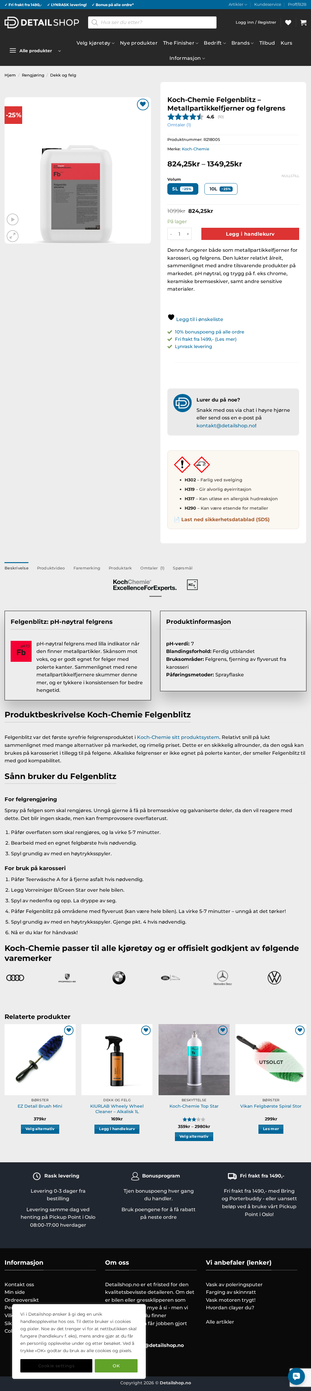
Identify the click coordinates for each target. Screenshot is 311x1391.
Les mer (271, 1129)
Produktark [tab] (120, 568)
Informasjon (185, 58)
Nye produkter (139, 43)
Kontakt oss (19, 1284)
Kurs (286, 43)
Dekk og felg (63, 75)
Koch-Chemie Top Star (194, 1106)
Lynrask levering (193, 346)
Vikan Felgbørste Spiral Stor (271, 1106)
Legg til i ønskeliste (199, 319)
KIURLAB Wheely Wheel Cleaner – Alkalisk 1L (117, 1109)
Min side (15, 1292)
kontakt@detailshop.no (226, 426)
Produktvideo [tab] (51, 568)
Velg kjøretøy (93, 43)
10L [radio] (220, 189)
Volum (174, 179)
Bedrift (213, 43)
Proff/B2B (297, 4)
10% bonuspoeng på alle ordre (210, 332)
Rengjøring (33, 75)
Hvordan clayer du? (230, 1308)
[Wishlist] (288, 22)
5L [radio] (182, 189)
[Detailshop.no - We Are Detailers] (42, 22)
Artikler (236, 4)
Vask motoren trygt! (230, 1300)
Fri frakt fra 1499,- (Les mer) (206, 339)
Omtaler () (179, 125)
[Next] (306, 1088)
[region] (79, 1341)
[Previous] (4, 1088)
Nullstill (290, 176)
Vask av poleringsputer (234, 1284)
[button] (303, 22)
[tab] (152, 568)
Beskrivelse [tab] (17, 568)
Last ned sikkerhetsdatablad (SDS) (225, 519)
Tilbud (267, 43)
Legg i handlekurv (250, 234)
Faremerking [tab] (87, 568)
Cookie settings (56, 1366)
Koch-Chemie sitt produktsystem (178, 737)
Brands (240, 43)
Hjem (10, 75)
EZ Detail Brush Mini (40, 1106)
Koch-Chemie (195, 149)
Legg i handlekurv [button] (117, 1129)
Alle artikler (220, 1322)
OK (116, 1366)
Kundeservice (267, 4)
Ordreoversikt (22, 1300)
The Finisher (178, 43)
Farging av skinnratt (231, 1292)
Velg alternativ (40, 1129)
